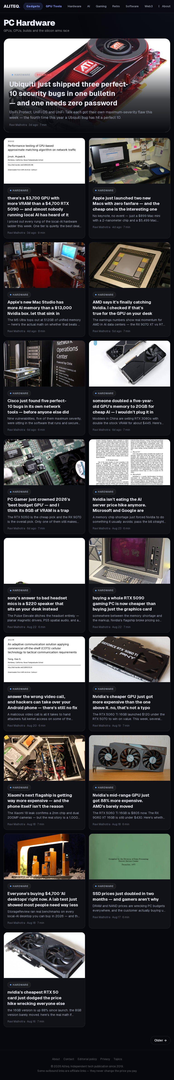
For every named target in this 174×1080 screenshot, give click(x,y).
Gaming (101, 6)
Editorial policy (87, 1059)
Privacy (105, 1059)
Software (132, 6)
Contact (68, 1059)
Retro (116, 6)
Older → (160, 1040)
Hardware (74, 6)
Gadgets (33, 6)
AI (88, 6)
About (166, 6)
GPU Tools (54, 6)
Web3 (149, 6)
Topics (118, 1059)
